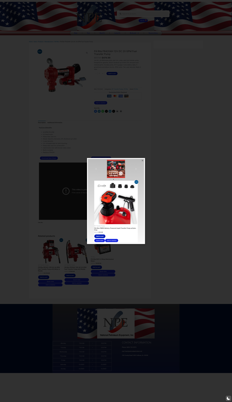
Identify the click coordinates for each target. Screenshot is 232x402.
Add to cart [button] (100, 236)
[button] (228, 398)
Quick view (99, 240)
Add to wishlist (111, 240)
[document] (116, 201)
